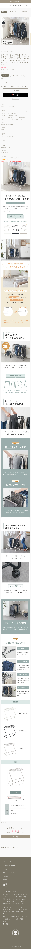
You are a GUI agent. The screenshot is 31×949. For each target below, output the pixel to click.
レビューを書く (15, 837)
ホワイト (21, 75)
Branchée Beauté (17, 946)
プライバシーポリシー (8, 862)
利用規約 (5, 869)
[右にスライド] (18, 48)
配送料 (2, 69)
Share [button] (4, 822)
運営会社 (5, 879)
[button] (3, 5)
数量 (2, 79)
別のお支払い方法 (15, 98)
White (20, 11)
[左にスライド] (12, 48)
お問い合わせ (6, 876)
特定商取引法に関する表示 (9, 865)
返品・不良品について (8, 872)
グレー (13, 75)
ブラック (5, 75)
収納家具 (25, 11)
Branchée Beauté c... (13, 11)
